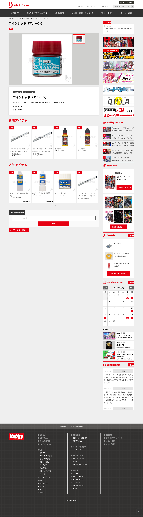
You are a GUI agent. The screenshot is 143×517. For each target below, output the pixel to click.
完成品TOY (43, 468)
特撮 (40, 480)
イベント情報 (110, 441)
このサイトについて (105, 6)
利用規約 (63, 426)
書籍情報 (109, 435)
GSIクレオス (17, 92)
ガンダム (42, 453)
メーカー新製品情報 (79, 447)
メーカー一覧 (77, 450)
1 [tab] (52, 161)
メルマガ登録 (127, 2)
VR (40, 489)
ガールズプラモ (44, 459)
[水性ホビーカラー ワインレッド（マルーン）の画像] (79, 39)
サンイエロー (59, 149)
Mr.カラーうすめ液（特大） (41, 193)
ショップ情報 (110, 444)
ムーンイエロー (82, 149)
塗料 (11, 29)
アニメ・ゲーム (44, 477)
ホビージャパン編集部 (80, 464)
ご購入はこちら (123, 187)
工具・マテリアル (45, 471)
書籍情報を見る (117, 227)
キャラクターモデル (46, 456)
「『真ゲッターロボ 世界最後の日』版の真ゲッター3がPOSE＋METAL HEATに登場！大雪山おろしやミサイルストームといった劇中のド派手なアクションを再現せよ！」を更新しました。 (118, 397)
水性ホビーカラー (29, 92)
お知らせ (80, 6)
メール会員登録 (44, 441)
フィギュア (43, 465)
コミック (42, 486)
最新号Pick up (77, 441)
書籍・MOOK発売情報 (80, 438)
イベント (42, 474)
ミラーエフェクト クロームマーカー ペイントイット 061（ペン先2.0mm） (19, 151)
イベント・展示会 (78, 458)
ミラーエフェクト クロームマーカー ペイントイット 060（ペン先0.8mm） (42, 151)
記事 (123, 371)
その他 (41, 492)
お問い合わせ (91, 6)
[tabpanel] (20, 142)
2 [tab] (55, 161)
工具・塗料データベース (114, 438)
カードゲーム (43, 483)
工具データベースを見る (117, 273)
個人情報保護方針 (77, 426)
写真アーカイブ (78, 455)
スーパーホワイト (61, 193)
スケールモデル (44, 462)
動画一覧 (76, 470)
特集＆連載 (76, 435)
